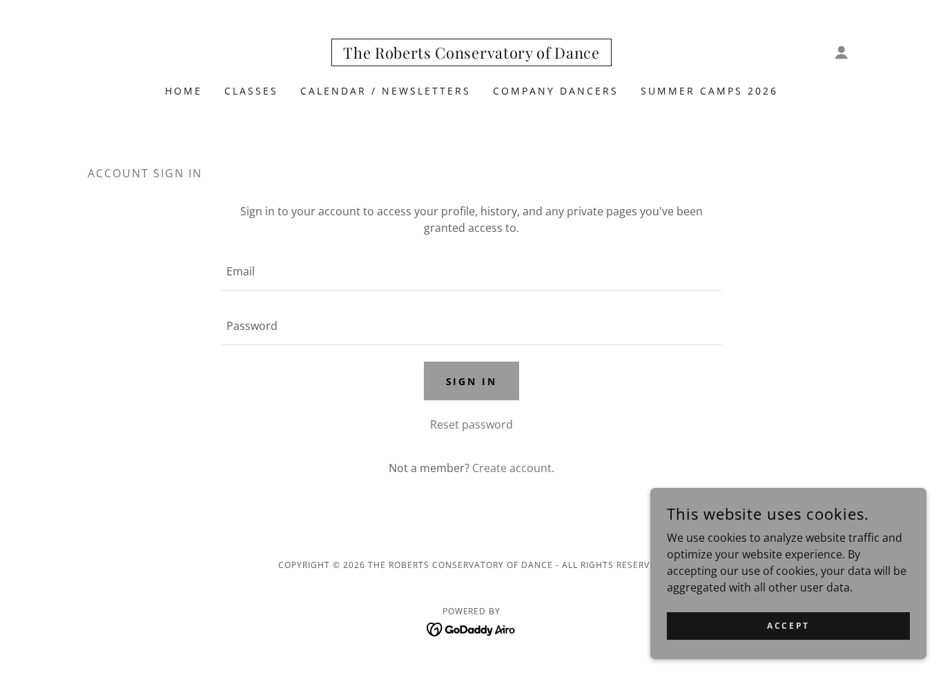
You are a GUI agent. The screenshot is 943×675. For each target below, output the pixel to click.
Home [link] (183, 90)
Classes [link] (251, 90)
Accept (788, 626)
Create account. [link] (513, 468)
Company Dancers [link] (556, 90)
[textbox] (471, 272)
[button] (841, 52)
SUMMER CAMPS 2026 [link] (709, 90)
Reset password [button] (471, 424)
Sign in (472, 381)
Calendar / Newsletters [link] (385, 90)
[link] (471, 54)
